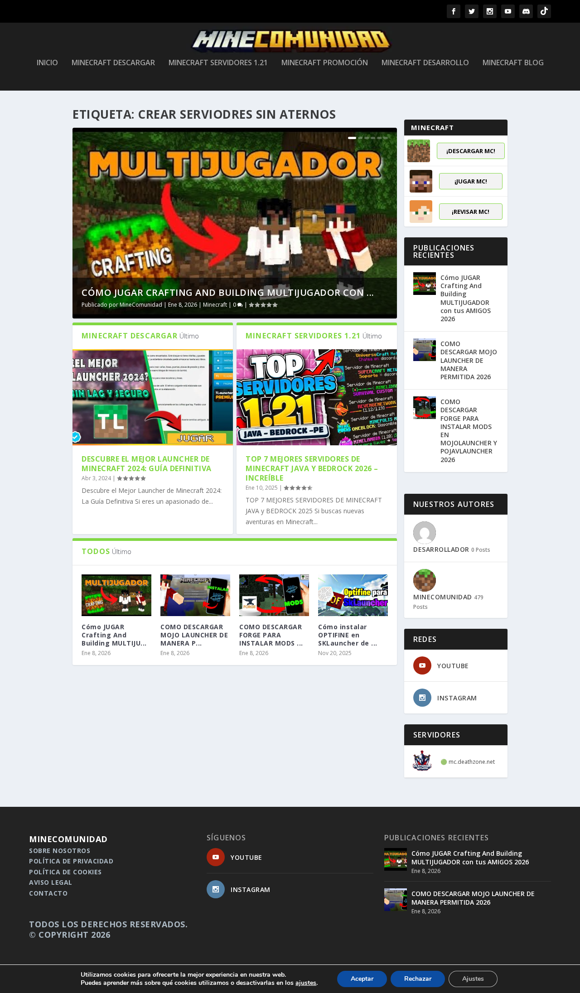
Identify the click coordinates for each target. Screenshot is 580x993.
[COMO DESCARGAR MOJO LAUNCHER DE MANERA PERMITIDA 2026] (195, 595)
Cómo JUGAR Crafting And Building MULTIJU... (114, 634)
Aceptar (362, 978)
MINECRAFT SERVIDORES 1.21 (218, 63)
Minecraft (215, 305)
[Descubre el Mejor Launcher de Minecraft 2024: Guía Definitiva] (152, 397)
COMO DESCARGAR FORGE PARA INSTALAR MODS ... (271, 634)
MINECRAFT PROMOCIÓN (324, 63)
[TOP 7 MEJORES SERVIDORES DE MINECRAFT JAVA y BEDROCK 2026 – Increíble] (317, 397)
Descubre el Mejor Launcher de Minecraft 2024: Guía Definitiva (147, 463)
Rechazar (417, 978)
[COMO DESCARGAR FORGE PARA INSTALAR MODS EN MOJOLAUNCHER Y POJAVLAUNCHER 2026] (274, 595)
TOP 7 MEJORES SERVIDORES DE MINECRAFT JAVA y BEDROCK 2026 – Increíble (312, 468)
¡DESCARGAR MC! (470, 151)
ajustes (305, 983)
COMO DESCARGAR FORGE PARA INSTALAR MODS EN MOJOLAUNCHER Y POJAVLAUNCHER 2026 (468, 430)
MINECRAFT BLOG (513, 63)
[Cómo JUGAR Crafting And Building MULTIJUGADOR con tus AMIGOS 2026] (424, 283)
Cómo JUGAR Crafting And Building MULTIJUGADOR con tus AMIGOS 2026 (465, 298)
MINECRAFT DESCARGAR (113, 63)
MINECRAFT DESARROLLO (425, 63)
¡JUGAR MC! (470, 181)
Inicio (47, 63)
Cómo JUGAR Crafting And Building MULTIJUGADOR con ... (228, 292)
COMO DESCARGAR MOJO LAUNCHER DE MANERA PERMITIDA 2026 (468, 360)
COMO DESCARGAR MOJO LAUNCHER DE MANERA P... (194, 634)
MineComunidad (141, 305)
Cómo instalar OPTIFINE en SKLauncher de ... (347, 634)
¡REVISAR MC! (470, 211)
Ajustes (473, 978)
